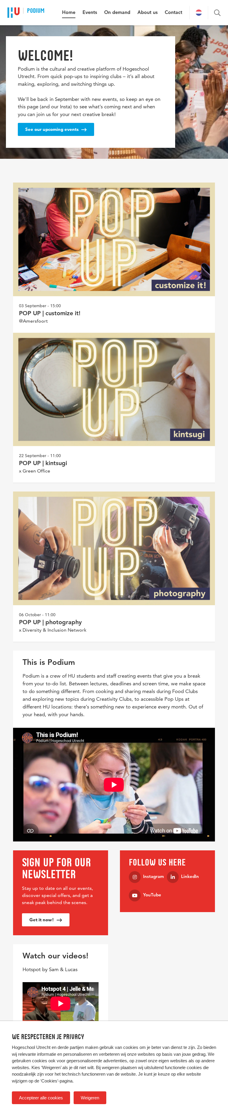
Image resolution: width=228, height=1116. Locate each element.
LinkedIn (190, 877)
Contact (173, 12)
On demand (117, 12)
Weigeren (90, 1097)
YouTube (152, 895)
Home (68, 12)
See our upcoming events (52, 129)
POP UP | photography (50, 623)
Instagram (153, 877)
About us (147, 12)
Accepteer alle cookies (41, 1097)
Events (90, 12)
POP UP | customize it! (49, 314)
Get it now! (42, 919)
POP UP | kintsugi (43, 464)
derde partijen (71, 1047)
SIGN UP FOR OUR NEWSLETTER (56, 868)
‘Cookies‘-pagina (56, 1080)
